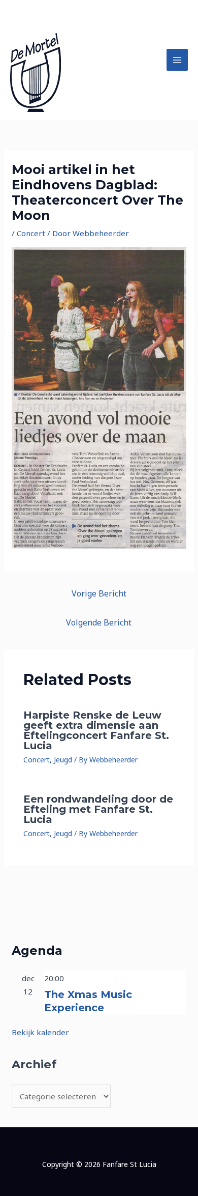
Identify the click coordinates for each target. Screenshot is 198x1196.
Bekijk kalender (40, 1032)
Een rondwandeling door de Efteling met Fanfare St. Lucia (98, 809)
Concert (31, 233)
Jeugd (63, 759)
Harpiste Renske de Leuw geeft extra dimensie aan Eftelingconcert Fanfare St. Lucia (96, 730)
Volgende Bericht (98, 622)
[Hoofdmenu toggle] (177, 60)
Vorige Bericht (99, 593)
